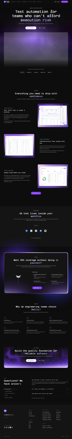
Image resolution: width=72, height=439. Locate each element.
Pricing (29, 1)
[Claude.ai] (10, 427)
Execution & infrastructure (10, 393)
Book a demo (57, 1)
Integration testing (47, 419)
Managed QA (25, 1)
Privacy (63, 436)
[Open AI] (4, 427)
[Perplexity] (6, 427)
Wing (30, 425)
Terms (67, 436)
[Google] (12, 427)
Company (34, 1)
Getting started (8, 389)
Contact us (42, 398)
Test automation (46, 412)
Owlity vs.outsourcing (47, 427)
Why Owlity (13, 1)
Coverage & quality (8, 391)
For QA (30, 412)
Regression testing (47, 417)
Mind (30, 427)
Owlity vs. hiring (46, 425)
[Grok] (8, 427)
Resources (39, 1)
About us (58, 417)
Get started (64, 1)
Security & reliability (8, 397)
